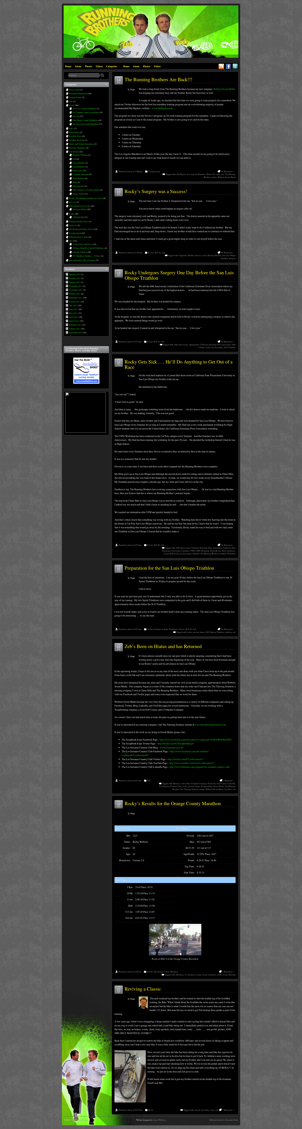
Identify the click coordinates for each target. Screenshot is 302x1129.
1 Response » (228, 780)
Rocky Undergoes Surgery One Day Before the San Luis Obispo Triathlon (179, 275)
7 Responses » (228, 971)
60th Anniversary (181, 344)
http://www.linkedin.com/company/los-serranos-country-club (199, 766)
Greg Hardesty (79, 166)
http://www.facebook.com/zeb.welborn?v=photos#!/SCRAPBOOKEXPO (195, 739)
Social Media (218, 786)
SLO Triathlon (230, 347)
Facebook (212, 783)
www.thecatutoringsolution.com (210, 724)
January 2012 (74, 282)
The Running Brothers (209, 553)
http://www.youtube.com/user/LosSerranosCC (192, 763)
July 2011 (73, 305)
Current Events (75, 97)
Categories (111, 66)
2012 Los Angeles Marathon (84, 108)
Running (232, 974)
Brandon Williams (80, 154)
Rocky (151, 1110)
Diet (71, 101)
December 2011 (75, 286)
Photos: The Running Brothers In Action (86, 198)
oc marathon (190, 974)
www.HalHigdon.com (162, 108)
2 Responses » (228, 1110)
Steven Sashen (79, 193)
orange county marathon (206, 974)
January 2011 (74, 328)
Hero (224, 550)
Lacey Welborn (159, 1120)
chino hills (185, 783)
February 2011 (75, 324)
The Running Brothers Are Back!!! (158, 79)
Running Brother (214, 255)
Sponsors (73, 225)
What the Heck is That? (78, 237)
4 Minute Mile (78, 217)
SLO (208, 632)
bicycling (205, 1110)
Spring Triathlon (217, 632)
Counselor (185, 550)
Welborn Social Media (224, 89)
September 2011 (75, 297)
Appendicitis (194, 344)
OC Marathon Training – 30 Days (86, 255)
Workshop (231, 553)
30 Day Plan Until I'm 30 (83, 244)
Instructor (231, 550)
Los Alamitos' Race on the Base (86, 112)
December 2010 (75, 332)
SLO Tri (158, 252)
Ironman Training (80, 252)
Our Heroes (74, 151)
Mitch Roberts (78, 178)
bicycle (197, 1110)
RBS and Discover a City (79, 205)
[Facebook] (228, 65)
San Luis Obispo (80, 209)
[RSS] (221, 65)
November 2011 (75, 289)
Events (151, 252)
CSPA (192, 550)
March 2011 (74, 320)
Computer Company (198, 783)
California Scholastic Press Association (215, 344)
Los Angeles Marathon (196, 174)
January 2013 (74, 274)
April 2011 (73, 316)
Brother (191, 255)
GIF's (71, 128)
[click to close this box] (106, 84)
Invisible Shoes (75, 136)
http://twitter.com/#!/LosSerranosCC (186, 759)
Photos (88, 66)
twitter (214, 177)
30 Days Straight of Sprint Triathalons (162, 629)
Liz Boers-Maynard (81, 174)
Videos (99, 66)
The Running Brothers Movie (81, 229)
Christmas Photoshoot (78, 93)
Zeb (163, 252)
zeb (234, 632)
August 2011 (74, 301)
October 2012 (74, 278)
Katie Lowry (78, 170)
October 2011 (74, 293)
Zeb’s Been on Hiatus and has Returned (163, 646)
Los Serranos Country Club (170, 786)
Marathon (180, 974)
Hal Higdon (181, 174)
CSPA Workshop (202, 550)
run (222, 174)
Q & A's (72, 202)
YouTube (228, 789)
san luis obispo (217, 347)
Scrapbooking (206, 786)
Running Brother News (78, 221)
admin (129, 171)
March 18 (210, 174)
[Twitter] (235, 65)
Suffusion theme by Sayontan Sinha (223, 1120)
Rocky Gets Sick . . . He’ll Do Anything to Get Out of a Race (178, 364)
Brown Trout (74, 89)
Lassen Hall (168, 553)
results (219, 974)
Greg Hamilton (79, 162)
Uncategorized (154, 171)
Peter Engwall (78, 186)
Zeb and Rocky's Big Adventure (82, 260)
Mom (75, 182)
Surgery (232, 258)
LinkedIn (231, 783)
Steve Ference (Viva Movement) (86, 189)
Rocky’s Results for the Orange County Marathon (173, 803)
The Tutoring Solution (189, 789)
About (78, 66)
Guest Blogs (74, 132)
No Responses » (227, 171)
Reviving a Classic (143, 988)
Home (68, 66)
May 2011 (73, 313)
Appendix (183, 255)
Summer (196, 553)
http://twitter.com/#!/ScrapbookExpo (175, 743)
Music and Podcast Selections (81, 143)
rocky (217, 174)
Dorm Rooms (215, 550)
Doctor (198, 255)
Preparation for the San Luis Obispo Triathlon (169, 567)
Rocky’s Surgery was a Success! (156, 191)
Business (176, 783)
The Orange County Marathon (166, 971)
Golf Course (221, 783)
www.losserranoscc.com (171, 747)
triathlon (223, 553)
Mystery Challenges (77, 147)
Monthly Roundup (76, 140)
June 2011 (73, 309)
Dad (74, 158)
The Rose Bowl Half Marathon (85, 124)
